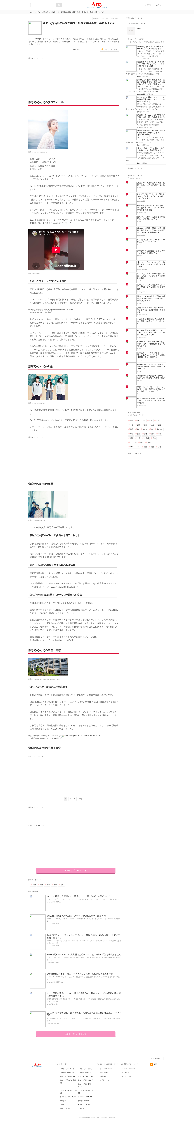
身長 (138, 425)
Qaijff (62, 885)
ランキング (141, 420)
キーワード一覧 (129, 1069)
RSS (155, 1064)
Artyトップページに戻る (76, 870)
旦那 (149, 442)
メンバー (133, 442)
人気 (157, 420)
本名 (159, 434)
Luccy (49, 962)
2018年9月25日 (56, 738)
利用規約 (103, 1076)
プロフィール (135, 447)
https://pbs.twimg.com (40, 152)
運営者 (126, 1072)
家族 (145, 425)
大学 (48, 885)
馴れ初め (160, 429)
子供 (131, 425)
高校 (152, 425)
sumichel (50, 1023)
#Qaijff (50, 310)
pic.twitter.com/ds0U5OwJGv (63, 310)
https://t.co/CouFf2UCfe (92, 736)
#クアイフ (80, 736)
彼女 (152, 447)
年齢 (55, 885)
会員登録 (148, 5)
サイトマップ (104, 1080)
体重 (142, 442)
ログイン (158, 5)
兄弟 (152, 434)
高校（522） (97, 18)
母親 (131, 438)
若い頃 (145, 429)
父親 (138, 434)
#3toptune (67, 736)
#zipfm (73, 736)
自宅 (159, 447)
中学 (138, 438)
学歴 (34, 885)
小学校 (146, 438)
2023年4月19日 (46, 312)
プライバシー (129, 1076)
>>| (80, 799)
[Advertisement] (53, 76)
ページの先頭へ (155, 1058)
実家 (145, 434)
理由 (154, 438)
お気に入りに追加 (111, 50)
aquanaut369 (51, 902)
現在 (150, 420)
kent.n (139, 76)
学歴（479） (115, 18)
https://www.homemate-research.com (46, 679)
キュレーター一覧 (106, 1069)
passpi (139, 112)
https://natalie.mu (39, 520)
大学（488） (106, 18)
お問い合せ (104, 1072)
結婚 (131, 420)
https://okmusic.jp (39, 403)
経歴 (41, 885)
